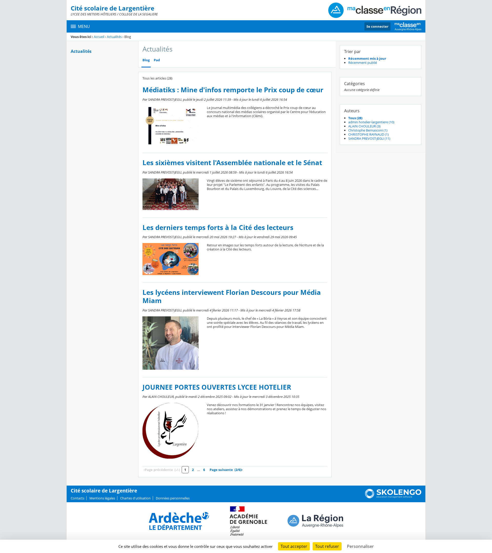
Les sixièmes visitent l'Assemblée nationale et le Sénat (232, 162)
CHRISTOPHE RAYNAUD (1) (368, 134)
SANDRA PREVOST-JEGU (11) (369, 138)
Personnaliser (360, 546)
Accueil (99, 36)
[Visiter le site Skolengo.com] (393, 497)
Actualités (114, 36)
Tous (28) (355, 118)
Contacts (77, 498)
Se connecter (377, 26)
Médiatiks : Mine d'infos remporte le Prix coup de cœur (232, 89)
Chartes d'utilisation (135, 498)
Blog (146, 60)
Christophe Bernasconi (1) (367, 130)
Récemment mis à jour (367, 58)
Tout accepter (294, 546)
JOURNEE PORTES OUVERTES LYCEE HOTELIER (216, 387)
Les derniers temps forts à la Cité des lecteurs (217, 227)
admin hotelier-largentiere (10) (371, 122)
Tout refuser (327, 546)
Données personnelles (173, 498)
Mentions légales (102, 498)
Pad (157, 60)
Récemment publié (362, 63)
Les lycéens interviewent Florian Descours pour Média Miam (231, 296)
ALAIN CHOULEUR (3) (364, 126)
